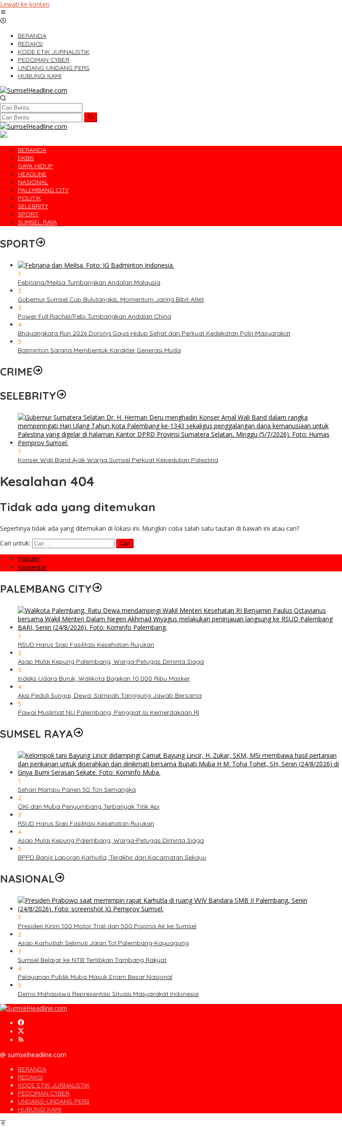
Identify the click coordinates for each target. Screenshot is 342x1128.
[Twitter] (21, 1031)
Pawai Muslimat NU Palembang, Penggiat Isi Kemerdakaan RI (108, 712)
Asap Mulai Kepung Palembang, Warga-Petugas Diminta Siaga (111, 661)
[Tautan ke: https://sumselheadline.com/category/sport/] (40, 243)
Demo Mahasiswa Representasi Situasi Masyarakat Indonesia (108, 994)
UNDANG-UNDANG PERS (54, 1101)
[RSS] (21, 1040)
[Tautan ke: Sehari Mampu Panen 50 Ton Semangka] (180, 772)
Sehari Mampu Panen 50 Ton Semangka (77, 789)
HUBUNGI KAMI (39, 1109)
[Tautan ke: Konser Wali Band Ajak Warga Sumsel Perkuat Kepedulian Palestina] (180, 442)
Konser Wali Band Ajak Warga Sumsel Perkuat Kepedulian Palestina (118, 460)
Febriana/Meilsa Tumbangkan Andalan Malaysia (89, 282)
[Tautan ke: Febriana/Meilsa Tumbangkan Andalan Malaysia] (96, 265)
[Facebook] (21, 1023)
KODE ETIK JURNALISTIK (54, 1085)
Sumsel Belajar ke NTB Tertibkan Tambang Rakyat (92, 960)
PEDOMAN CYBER (43, 1093)
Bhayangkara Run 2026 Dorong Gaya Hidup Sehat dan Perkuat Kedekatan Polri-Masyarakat (154, 333)
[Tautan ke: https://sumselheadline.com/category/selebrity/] (61, 395)
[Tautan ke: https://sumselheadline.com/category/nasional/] (59, 878)
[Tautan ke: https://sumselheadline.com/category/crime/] (38, 371)
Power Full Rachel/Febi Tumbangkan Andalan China (94, 316)
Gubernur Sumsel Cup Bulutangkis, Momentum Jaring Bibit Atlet (111, 299)
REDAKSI (30, 1077)
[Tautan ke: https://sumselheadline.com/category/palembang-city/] (97, 588)
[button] (90, 117)
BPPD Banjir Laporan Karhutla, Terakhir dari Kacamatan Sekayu (112, 857)
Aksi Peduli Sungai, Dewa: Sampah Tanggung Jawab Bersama (110, 695)
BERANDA (32, 1069)
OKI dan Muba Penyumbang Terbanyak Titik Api (88, 806)
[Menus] (3, 12)
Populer (29, 558)
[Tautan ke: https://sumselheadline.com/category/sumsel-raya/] (78, 733)
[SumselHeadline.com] (33, 90)
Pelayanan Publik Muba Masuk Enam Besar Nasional (95, 977)
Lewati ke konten (24, 4)
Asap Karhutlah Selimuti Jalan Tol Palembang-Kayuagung (103, 943)
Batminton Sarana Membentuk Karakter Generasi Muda (99, 350)
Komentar (32, 567)
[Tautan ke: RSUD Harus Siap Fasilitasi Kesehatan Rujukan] (180, 627)
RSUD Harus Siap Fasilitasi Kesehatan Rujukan (86, 644)
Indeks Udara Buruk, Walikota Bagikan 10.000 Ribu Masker (104, 678)
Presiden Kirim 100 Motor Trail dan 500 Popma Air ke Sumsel (107, 926)
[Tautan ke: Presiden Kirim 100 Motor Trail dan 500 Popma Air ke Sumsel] (180, 909)
